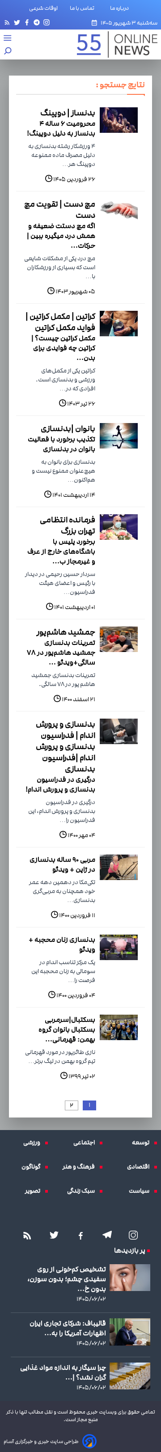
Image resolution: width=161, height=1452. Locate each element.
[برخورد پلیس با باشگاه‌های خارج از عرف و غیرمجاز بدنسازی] (119, 527)
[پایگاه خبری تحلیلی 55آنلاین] (112, 44)
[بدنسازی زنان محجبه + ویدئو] (119, 947)
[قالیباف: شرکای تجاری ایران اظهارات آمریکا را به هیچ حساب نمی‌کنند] (130, 1332)
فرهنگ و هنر (81, 1166)
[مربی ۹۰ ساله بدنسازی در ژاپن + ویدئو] (119, 867)
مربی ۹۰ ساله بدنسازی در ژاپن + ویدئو (62, 864)
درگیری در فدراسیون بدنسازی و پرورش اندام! (60, 784)
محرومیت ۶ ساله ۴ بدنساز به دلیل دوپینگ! (61, 128)
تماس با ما (84, 8)
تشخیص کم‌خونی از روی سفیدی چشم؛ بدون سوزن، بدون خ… (66, 1279)
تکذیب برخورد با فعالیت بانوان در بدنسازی (61, 444)
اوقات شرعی (43, 8)
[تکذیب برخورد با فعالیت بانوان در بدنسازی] (119, 436)
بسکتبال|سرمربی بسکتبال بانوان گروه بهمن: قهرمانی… (66, 1029)
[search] (8, 52)
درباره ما (121, 8)
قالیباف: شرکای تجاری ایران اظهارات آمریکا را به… (68, 1328)
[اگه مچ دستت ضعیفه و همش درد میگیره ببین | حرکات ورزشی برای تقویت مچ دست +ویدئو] (119, 211)
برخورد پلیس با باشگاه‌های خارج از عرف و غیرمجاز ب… (61, 551)
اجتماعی (86, 1142)
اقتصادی (140, 1166)
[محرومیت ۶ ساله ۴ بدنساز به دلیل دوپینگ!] (119, 120)
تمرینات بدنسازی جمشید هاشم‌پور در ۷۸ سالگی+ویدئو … (61, 652)
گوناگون (33, 1166)
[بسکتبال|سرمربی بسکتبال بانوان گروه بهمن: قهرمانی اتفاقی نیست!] (119, 1027)
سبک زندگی (83, 1190)
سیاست (141, 1190)
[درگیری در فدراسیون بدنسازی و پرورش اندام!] (119, 731)
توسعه (143, 1142)
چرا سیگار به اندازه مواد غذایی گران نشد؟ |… (63, 1372)
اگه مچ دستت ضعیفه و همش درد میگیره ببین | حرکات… (61, 235)
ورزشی (34, 1142)
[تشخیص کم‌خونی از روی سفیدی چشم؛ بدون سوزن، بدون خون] (130, 1277)
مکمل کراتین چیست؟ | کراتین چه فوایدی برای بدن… (63, 348)
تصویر (35, 1190)
